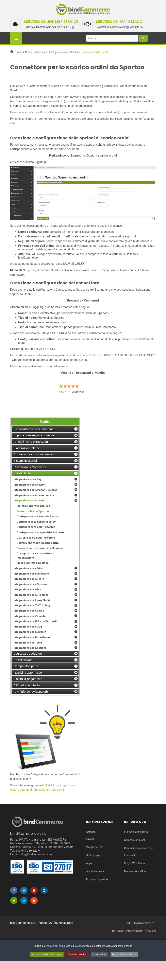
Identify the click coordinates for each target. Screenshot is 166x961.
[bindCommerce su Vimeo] (13, 900)
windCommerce (95, 871)
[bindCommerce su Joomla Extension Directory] (34, 900)
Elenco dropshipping (136, 832)
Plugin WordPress (134, 863)
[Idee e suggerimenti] (45, 737)
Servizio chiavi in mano (119, 21)
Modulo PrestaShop (135, 871)
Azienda (91, 832)
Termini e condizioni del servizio (134, 931)
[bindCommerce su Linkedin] (24, 900)
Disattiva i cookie (77, 954)
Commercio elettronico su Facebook (139, 851)
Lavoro (90, 839)
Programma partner (97, 879)
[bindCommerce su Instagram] (44, 890)
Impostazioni (99, 954)
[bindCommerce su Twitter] (24, 890)
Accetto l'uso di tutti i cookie (47, 954)
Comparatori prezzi (135, 840)
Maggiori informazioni (124, 954)
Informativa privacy (140, 922)
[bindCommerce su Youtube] (34, 890)
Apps (89, 863)
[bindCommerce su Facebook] (13, 890)
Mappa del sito (94, 847)
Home (19, 52)
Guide (28, 52)
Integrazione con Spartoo (65, 52)
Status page (93, 855)
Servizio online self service (51, 21)
